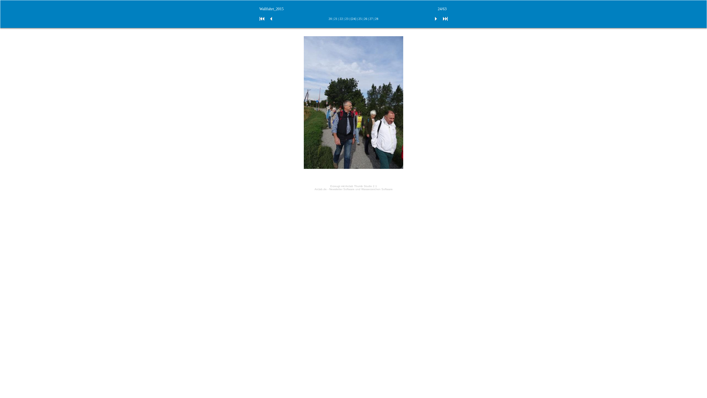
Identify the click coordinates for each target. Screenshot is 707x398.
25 (360, 18)
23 (347, 18)
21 (335, 18)
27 (371, 18)
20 (330, 18)
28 (376, 18)
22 (341, 18)
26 (365, 18)
